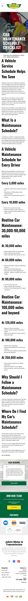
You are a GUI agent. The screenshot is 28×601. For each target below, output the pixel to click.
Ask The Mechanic (6, 455)
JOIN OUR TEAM (6, 577)
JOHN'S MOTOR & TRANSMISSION (11, 55)
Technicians (14, 503)
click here (14, 507)
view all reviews (13, 483)
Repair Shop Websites (17, 589)
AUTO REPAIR (5, 572)
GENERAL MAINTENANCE (13, 57)
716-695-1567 (14, 443)
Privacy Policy (20, 591)
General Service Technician (14, 502)
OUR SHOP (5, 570)
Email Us (23, 582)
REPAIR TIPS (5, 575)
